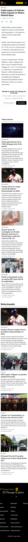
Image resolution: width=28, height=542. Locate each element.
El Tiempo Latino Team (7, 18)
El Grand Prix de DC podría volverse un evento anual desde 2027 (14, 458)
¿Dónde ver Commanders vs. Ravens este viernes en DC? (13, 416)
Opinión (13, 511)
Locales (3, 372)
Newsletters (14, 518)
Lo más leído (14, 515)
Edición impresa (15, 522)
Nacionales (5, 139)
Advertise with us (15, 530)
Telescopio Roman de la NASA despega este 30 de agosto (12, 144)
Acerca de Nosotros (16, 526)
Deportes (3, 7)
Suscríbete (19, 2)
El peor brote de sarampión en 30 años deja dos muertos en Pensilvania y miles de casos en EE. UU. (11, 234)
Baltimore (5, 274)
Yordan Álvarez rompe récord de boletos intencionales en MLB (11, 188)
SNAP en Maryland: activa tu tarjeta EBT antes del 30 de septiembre (12, 279)
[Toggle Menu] (25, 3)
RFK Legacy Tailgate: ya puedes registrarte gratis (14, 375)
